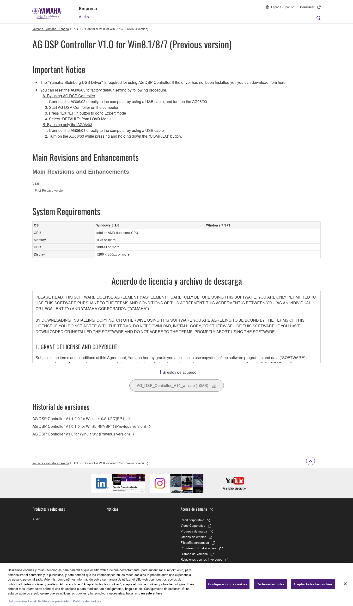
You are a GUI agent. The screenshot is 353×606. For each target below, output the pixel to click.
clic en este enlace (148, 593)
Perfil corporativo (192, 520)
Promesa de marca (194, 531)
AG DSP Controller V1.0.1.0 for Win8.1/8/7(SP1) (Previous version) (89, 426)
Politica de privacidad (54, 601)
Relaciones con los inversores (201, 559)
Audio (84, 16)
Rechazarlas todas (270, 584)
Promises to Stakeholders (199, 548)
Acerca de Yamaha (194, 509)
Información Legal (22, 601)
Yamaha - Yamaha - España (50, 29)
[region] (176, 584)
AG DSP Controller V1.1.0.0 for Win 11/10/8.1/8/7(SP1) (79, 418)
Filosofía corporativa (195, 542)
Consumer (307, 7)
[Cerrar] (345, 584)
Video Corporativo (193, 525)
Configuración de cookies (227, 584)
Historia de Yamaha (194, 553)
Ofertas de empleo (193, 536)
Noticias (112, 509)
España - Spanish (282, 7)
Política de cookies (87, 601)
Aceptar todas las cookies (312, 584)
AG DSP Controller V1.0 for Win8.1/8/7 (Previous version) (81, 434)
